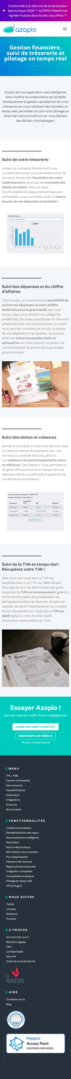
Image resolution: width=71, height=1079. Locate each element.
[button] (65, 29)
